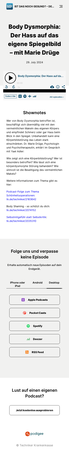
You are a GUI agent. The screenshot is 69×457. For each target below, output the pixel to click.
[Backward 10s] (6, 87)
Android (38, 282)
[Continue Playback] (10, 77)
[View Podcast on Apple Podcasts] (20, 96)
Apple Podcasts (38, 299)
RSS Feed (38, 352)
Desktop (54, 282)
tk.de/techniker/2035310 (21, 221)
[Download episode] (52, 87)
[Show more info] (57, 87)
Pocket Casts (37, 312)
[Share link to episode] (63, 87)
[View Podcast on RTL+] (29, 96)
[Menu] (61, 6)
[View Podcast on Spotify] (24, 96)
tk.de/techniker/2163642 (21, 199)
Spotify (37, 326)
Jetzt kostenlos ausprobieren (34, 410)
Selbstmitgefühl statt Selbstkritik (26, 217)
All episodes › (57, 97)
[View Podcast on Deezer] (34, 96)
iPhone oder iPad (17, 284)
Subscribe (10, 96)
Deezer (37, 339)
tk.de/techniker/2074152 (21, 210)
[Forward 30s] (13, 87)
